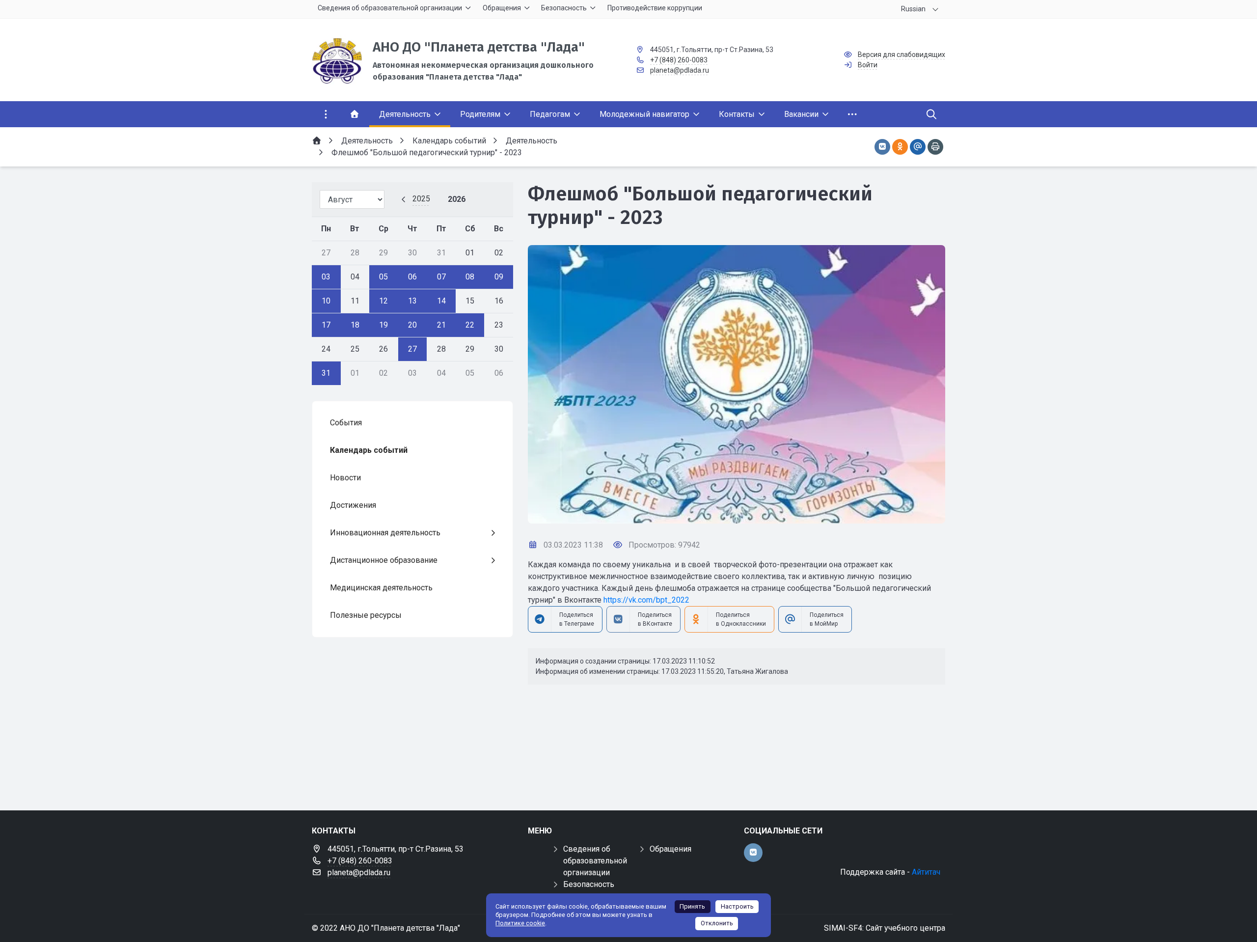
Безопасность (588, 884)
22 (469, 325)
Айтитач (926, 872)
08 (469, 276)
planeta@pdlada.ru (679, 70)
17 (326, 325)
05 (383, 276)
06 (412, 276)
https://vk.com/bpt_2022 (646, 600)
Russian (913, 9)
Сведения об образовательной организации (595, 860)
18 (355, 325)
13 (412, 300)
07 (441, 276)
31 (326, 373)
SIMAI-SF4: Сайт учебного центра (884, 928)
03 (326, 276)
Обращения (670, 849)
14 (441, 300)
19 (383, 325)
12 (383, 300)
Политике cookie (520, 923)
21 (441, 325)
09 (498, 276)
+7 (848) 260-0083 (679, 60)
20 (412, 325)
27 (412, 349)
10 (326, 300)
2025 (421, 198)
